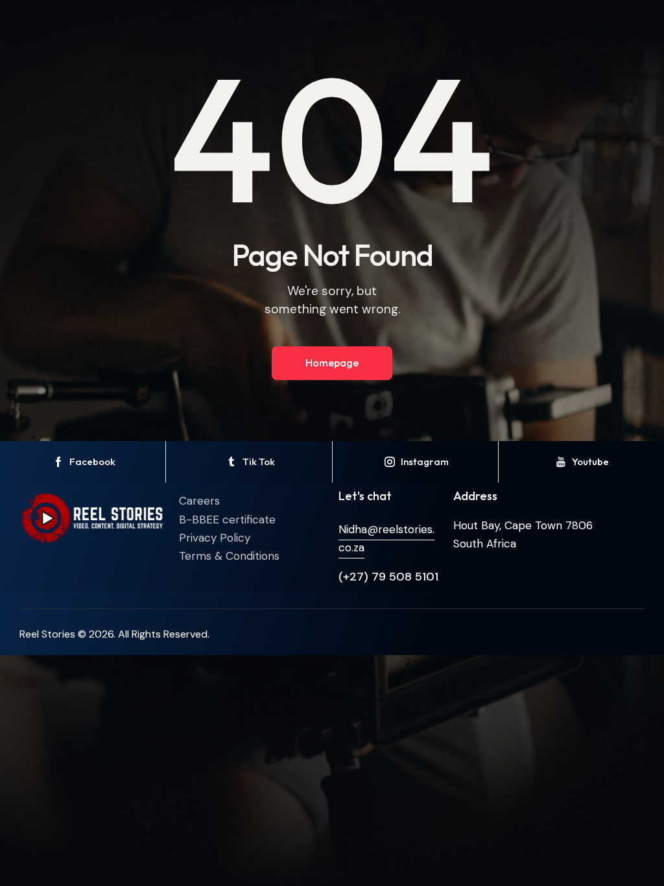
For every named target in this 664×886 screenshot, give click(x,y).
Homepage (332, 362)
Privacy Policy (214, 538)
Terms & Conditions (229, 556)
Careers (199, 501)
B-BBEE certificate (227, 519)
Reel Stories (47, 634)
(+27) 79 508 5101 (388, 576)
